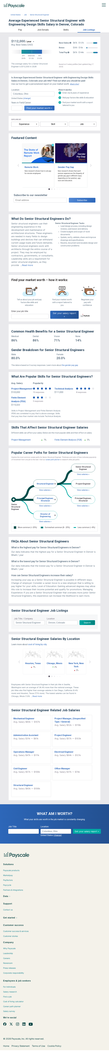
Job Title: (12, 826)
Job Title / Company (23, 618)
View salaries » (45, 490)
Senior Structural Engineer (39, 15)
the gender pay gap (70, 365)
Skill (53, 124)
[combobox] (32, 93)
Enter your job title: (19, 311)
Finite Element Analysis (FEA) (68, 440)
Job (25, 15)
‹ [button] (18, 165)
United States (16, 15)
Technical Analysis (63, 388)
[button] (20, 29)
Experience (24, 124)
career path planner (53, 460)
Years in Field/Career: (21, 102)
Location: (15, 90)
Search (87, 622)
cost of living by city (37, 644)
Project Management (22, 388)
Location (51, 618)
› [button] (91, 165)
